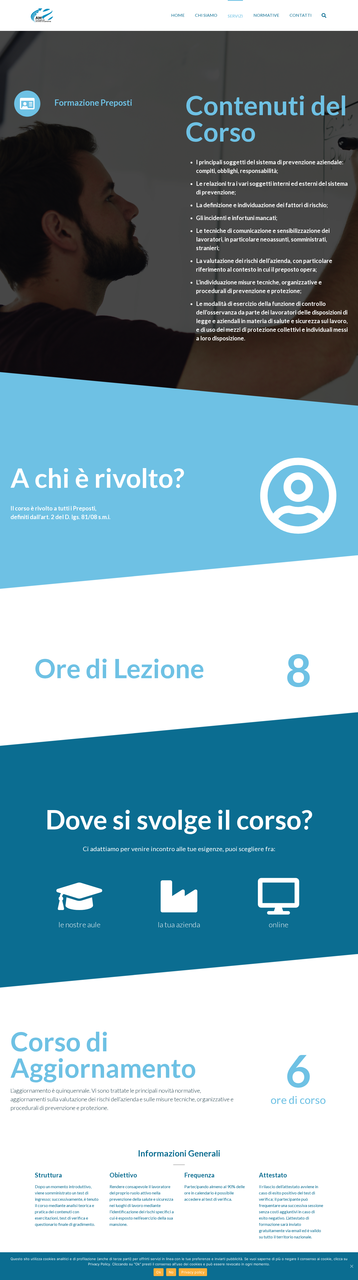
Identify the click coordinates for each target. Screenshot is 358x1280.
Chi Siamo (206, 15)
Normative (266, 15)
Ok (158, 1272)
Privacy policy (192, 1272)
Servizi (235, 15)
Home (178, 15)
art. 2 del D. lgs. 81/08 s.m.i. (76, 516)
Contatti (301, 15)
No (171, 1272)
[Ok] (351, 1266)
